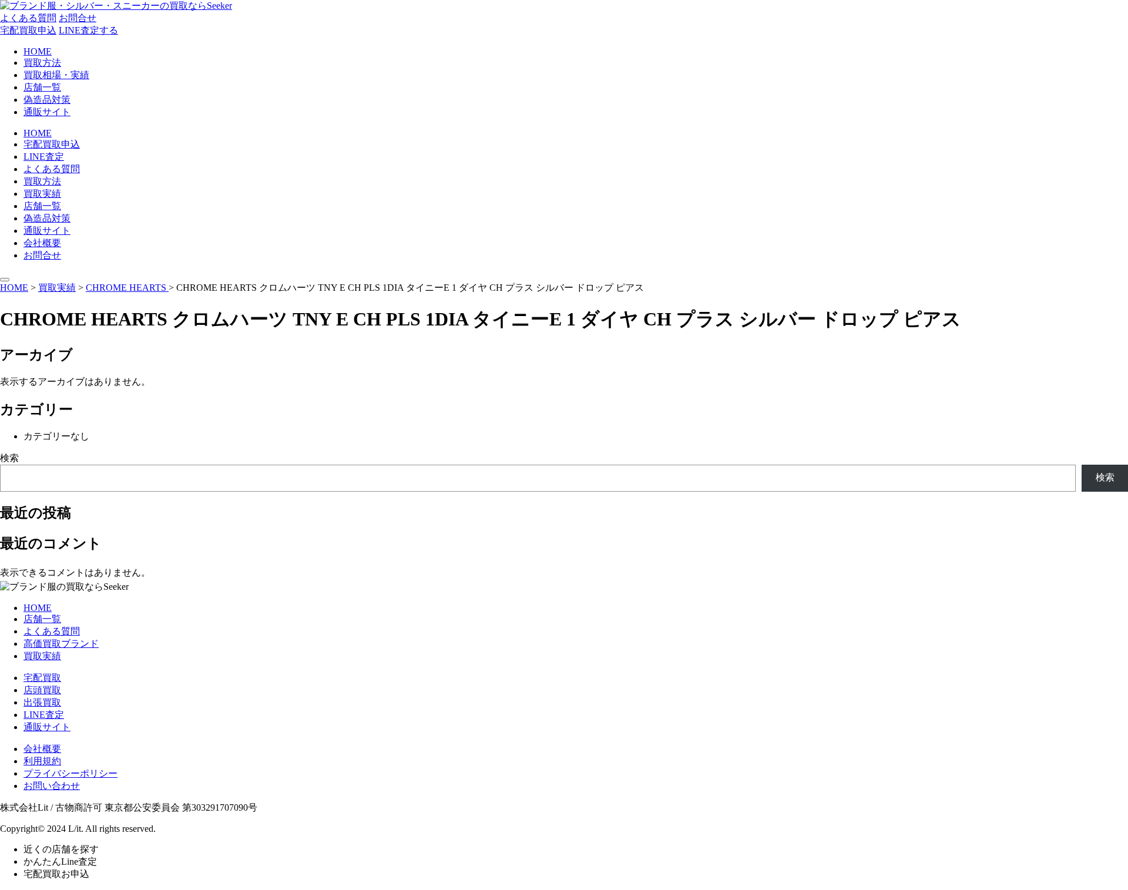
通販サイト (47, 112)
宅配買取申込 (28, 30)
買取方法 (42, 63)
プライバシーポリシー (71, 773)
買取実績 (42, 194)
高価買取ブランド (61, 644)
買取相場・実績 (56, 75)
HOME (38, 51)
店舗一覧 (42, 87)
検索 (9, 458)
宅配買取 (42, 678)
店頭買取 (42, 690)
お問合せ (77, 18)
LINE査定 (44, 157)
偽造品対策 (47, 100)
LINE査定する (88, 30)
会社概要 (42, 243)
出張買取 (42, 702)
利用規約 (42, 761)
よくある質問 (28, 18)
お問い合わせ (52, 786)
